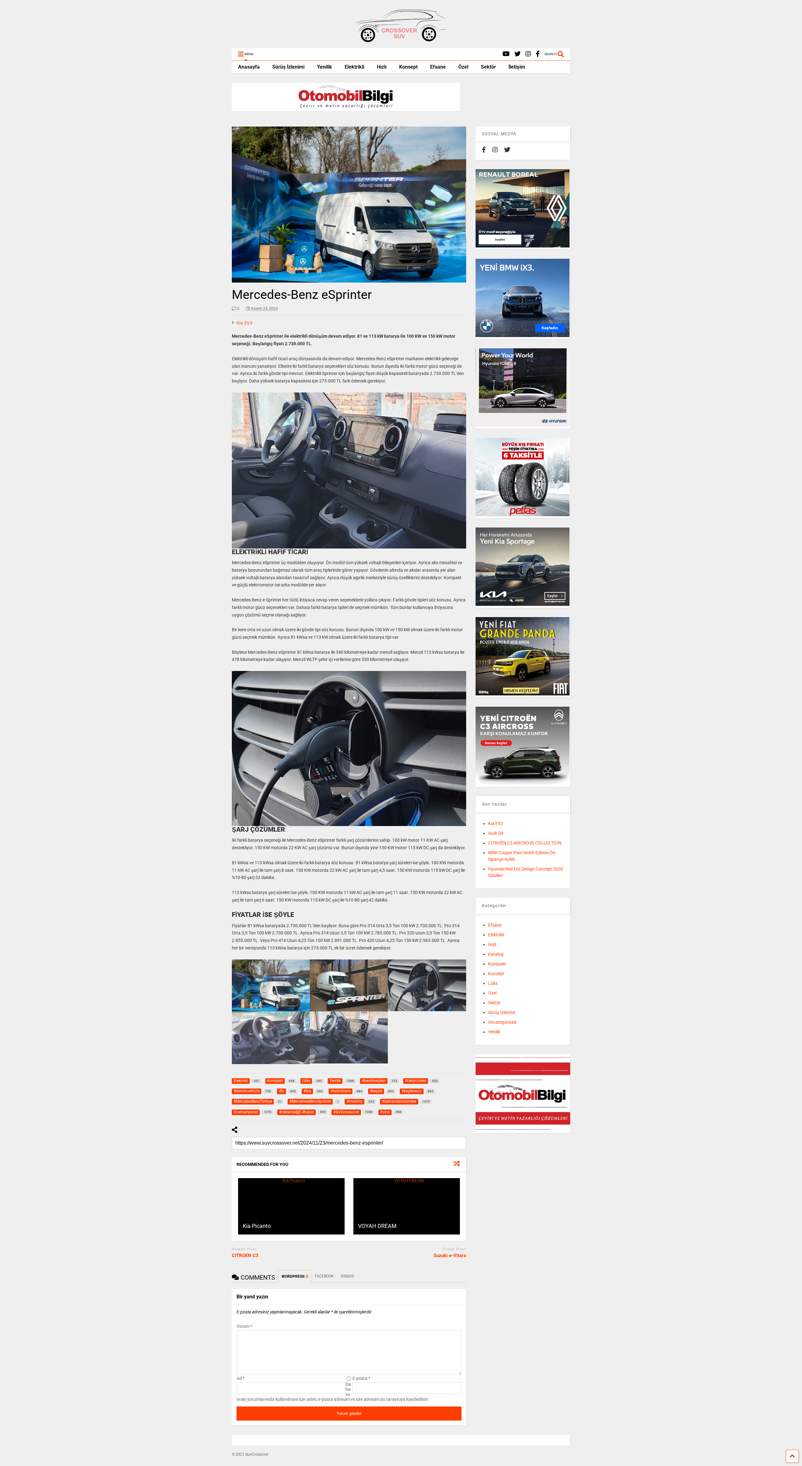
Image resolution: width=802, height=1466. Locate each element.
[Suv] (401, 40)
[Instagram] (528, 54)
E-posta (361, 1378)
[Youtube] (506, 54)
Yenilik (324, 67)
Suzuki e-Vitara (450, 1255)
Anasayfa (249, 67)
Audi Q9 (495, 833)
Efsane (438, 67)
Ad (241, 1378)
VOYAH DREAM (377, 1226)
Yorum (244, 1326)
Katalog (495, 954)
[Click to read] (291, 1206)
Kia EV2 (495, 823)
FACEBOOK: (325, 1276)
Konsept (408, 67)
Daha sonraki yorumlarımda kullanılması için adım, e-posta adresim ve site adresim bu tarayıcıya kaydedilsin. (333, 1392)
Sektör (488, 67)
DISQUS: (348, 1276)
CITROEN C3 (245, 1255)
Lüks (492, 983)
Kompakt (497, 963)
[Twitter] (517, 54)
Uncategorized (502, 1022)
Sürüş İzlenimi (288, 67)
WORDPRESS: (295, 1276)
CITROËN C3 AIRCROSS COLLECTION (524, 842)
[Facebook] (538, 54)
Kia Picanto (257, 1226)
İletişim (516, 67)
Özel (463, 67)
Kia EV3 (245, 322)
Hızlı (382, 67)
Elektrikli (354, 67)
